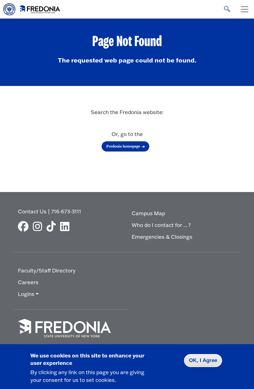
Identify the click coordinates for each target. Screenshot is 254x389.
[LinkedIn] (66, 226)
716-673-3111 (66, 211)
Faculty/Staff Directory (47, 270)
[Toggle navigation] (244, 9)
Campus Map (148, 213)
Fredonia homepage (123, 146)
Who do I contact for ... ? (161, 225)
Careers (28, 282)
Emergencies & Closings (162, 236)
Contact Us (32, 211)
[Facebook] (25, 226)
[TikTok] (52, 226)
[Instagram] (39, 226)
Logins (26, 294)
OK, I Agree (203, 360)
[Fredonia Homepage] (31, 7)
